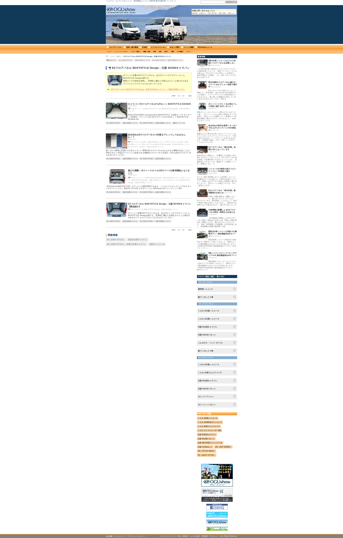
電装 (172, 51)
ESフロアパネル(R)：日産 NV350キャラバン (148, 142)
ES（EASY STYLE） (126, 60)
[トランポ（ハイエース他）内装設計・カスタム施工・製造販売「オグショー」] (121, 10)
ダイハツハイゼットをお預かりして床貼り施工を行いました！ (222, 105)
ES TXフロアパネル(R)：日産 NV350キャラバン (146, 147)
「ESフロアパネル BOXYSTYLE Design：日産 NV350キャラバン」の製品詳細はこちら (147, 89)
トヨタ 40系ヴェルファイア (209, 426)
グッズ (189, 51)
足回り (166, 51)
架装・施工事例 (132, 47)
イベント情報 (189, 47)
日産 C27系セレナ (205, 447)
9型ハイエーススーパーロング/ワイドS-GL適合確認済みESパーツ (222, 254)
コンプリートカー (115, 47)
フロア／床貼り (136, 51)
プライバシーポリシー (136, 536)
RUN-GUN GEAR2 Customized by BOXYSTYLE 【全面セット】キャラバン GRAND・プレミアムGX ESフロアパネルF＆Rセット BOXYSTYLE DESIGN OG (159, 117)
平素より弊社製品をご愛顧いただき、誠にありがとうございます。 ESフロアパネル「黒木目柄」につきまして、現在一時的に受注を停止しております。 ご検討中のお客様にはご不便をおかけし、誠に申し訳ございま (217, 200)
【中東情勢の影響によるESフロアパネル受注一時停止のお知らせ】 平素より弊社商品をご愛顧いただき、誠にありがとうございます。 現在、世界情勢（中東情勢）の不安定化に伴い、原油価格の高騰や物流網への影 (217, 222)
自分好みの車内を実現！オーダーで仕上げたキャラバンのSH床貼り (222, 127)
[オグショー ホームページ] (217, 486)
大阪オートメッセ (179, 123)
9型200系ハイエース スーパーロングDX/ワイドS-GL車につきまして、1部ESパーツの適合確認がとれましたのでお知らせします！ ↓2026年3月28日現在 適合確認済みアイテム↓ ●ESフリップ (216, 265)
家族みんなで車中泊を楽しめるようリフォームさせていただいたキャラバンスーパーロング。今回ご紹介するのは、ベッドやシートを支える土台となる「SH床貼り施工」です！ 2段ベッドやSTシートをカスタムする (216, 138)
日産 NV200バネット (206, 439)
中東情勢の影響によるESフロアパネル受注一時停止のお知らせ (222, 211)
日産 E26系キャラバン (142, 60)
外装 (160, 51)
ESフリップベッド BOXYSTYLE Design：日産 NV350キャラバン (155, 178)
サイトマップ (120, 536)
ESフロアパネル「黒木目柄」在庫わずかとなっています (222, 148)
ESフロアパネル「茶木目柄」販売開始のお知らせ (222, 191)
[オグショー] (217, 524)
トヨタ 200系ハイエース (207, 418)
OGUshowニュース (205, 47)
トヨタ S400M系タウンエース (210, 422)
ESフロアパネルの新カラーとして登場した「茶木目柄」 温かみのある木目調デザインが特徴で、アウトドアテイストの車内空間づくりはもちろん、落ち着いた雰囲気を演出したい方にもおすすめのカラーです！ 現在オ (217, 95)
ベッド (109, 51)
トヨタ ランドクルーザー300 (209, 430)
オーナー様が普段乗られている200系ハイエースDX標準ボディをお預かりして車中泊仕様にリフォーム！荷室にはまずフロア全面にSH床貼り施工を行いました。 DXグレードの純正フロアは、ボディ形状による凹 (217, 181)
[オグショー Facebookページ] (217, 509)
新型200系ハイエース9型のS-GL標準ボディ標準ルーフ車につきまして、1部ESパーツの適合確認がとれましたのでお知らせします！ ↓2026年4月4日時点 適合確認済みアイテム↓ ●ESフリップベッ (216, 244)
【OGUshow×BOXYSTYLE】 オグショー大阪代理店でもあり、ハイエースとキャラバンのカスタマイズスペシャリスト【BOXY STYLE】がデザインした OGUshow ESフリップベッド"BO (148, 187)
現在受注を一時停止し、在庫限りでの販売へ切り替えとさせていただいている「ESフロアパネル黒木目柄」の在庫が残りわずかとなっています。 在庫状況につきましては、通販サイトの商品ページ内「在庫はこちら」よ (217, 159)
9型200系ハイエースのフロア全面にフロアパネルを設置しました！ (222, 63)
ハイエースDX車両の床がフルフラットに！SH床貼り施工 (222, 170)
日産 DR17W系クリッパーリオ (210, 443)
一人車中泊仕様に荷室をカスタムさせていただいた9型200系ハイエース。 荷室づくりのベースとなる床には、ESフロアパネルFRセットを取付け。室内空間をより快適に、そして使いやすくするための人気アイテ (217, 73)
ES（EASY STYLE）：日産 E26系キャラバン (167, 60)
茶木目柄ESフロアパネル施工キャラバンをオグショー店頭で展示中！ (222, 84)
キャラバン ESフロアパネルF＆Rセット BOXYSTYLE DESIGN (159, 104)
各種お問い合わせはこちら (214, 12)
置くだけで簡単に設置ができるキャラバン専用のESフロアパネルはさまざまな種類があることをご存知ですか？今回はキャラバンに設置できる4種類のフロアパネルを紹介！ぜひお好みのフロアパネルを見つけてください (148, 152)
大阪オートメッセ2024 (140, 109)
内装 (154, 51)
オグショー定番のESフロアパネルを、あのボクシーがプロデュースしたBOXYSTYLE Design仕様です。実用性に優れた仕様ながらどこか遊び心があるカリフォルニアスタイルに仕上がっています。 (159, 215)
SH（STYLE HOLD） (206, 451)
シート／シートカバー (121, 51)
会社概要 (109, 536)
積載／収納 (146, 51)
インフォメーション (158, 47)
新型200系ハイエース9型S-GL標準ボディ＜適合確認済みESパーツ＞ (222, 233)
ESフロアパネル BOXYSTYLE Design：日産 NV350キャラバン (147, 56)
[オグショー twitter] (217, 517)
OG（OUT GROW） (223, 447)
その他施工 (180, 51)
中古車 (144, 47)
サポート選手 (175, 47)
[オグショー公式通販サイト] (217, 501)
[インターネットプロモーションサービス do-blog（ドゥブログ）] (217, 530)
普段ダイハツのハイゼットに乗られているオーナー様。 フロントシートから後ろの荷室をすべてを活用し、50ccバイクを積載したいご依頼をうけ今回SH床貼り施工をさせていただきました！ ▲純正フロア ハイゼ (217, 116)
